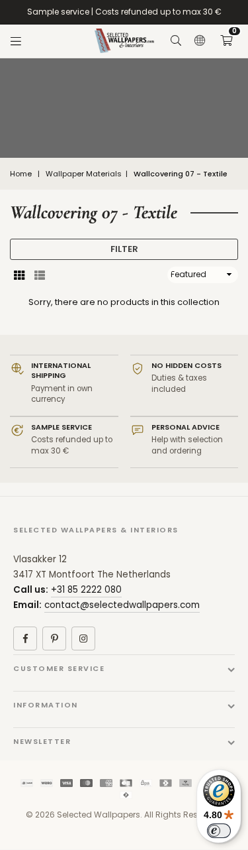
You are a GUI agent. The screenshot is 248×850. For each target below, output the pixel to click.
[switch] (219, 830)
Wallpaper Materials (84, 174)
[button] (226, 41)
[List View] (39, 274)
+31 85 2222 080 (86, 589)
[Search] (176, 41)
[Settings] (200, 41)
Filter (124, 249)
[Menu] (16, 41)
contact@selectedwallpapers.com (122, 605)
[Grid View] (19, 274)
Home (21, 174)
